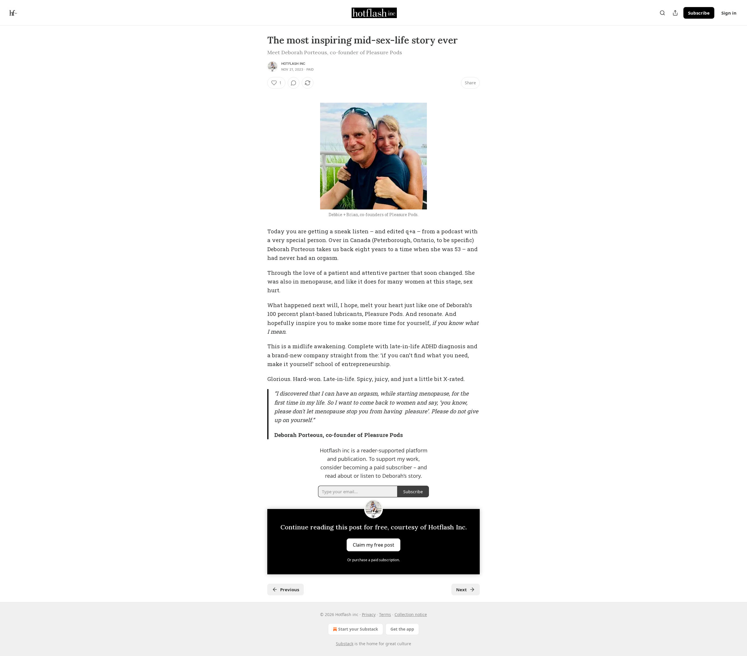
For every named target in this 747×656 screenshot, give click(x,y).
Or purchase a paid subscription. (373, 559)
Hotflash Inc (293, 64)
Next (461, 589)
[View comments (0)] (293, 83)
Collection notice (411, 614)
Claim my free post (373, 545)
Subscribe (699, 13)
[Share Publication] (675, 13)
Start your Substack (358, 629)
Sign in (728, 13)
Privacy (369, 614)
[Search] (662, 13)
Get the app (402, 629)
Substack (344, 643)
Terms (385, 614)
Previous (289, 589)
